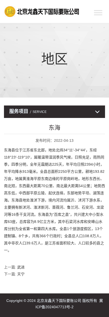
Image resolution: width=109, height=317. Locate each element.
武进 (21, 267)
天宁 (21, 274)
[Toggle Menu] (98, 12)
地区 (54, 59)
